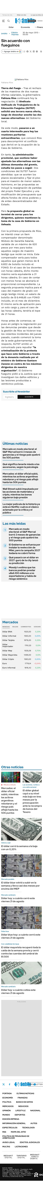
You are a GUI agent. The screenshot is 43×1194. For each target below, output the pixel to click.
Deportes (20, 1115)
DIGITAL (8, 1156)
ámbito (4, 34)
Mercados (7, 1106)
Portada (7, 1093)
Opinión (6, 1110)
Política (6, 1102)
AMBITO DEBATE (34, 1157)
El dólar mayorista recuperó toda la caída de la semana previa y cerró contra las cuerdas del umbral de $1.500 (21, 952)
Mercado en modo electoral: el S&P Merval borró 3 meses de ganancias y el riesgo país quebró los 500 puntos (21, 453)
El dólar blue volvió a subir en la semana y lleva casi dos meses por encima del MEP (20, 885)
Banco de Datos (24, 1102)
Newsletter (36, 1084)
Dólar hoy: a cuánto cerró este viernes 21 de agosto (18, 900)
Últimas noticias (25, 1093)
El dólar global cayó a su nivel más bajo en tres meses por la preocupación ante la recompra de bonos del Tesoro (32, 801)
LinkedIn (22, 1084)
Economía (25, 27)
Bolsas (15, 627)
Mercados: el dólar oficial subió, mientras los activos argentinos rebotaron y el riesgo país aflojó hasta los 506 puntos (20, 478)
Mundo (6, 1115)
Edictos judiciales (30, 1142)
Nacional (35, 1110)
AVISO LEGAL (8, 1142)
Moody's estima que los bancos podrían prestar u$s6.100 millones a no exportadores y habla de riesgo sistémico (22, 573)
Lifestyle (20, 1110)
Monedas (6, 627)
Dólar (11, 27)
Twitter (3, 1084)
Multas (6, 1146)
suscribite (32, 20)
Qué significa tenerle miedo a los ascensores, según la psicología (21, 466)
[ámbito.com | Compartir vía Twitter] (31, 51)
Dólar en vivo (21, 15)
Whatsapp (35, 1084)
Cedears (37, 627)
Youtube (28, 1084)
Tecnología (28, 1127)
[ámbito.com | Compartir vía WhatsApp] (24, 51)
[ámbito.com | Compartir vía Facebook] (27, 51)
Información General (14, 1123)
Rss (4, 1132)
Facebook (9, 1084)
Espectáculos (9, 1127)
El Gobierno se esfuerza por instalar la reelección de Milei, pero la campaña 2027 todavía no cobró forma (24, 549)
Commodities (26, 627)
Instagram (15, 1084)
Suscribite (29, 397)
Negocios (23, 1106)
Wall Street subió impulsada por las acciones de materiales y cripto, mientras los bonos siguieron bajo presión (20, 493)
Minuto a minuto (10, 785)
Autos (33, 1123)
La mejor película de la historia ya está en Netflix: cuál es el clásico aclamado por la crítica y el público (21, 508)
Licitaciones (21, 1146)
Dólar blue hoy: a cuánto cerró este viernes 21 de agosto (20, 936)
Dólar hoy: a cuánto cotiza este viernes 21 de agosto (18, 991)
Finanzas (22, 1097)
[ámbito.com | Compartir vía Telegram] (37, 51)
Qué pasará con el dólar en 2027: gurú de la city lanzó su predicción (24, 560)
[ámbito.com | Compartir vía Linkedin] (34, 51)
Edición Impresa (10, 1119)
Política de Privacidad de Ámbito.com (15, 1137)
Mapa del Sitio (18, 1132)
